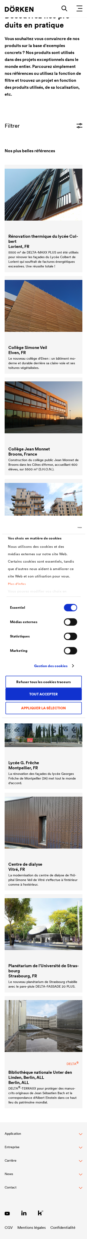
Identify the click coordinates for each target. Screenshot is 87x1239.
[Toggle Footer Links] (43, 1190)
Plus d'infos (17, 584)
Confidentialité (62, 1227)
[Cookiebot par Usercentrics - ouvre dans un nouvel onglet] (62, 528)
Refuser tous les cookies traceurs (43, 682)
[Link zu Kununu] (40, 1212)
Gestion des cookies (51, 666)
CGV (9, 1227)
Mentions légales (31, 1227)
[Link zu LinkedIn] (23, 1212)
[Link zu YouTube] (7, 1212)
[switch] (70, 622)
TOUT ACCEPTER (43, 694)
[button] (43, 1136)
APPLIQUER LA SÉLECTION (43, 708)
